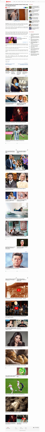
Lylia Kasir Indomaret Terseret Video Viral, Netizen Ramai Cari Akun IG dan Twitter (34, 52)
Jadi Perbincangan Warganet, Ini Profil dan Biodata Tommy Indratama (35, 43)
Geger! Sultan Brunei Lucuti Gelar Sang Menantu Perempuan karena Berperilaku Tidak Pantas (35, 55)
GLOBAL (25, 1)
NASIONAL (22, 1)
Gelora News (24, 430)
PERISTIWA (19, 1)
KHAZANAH (28, 1)
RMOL (9, 61)
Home (15, 427)
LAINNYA (33, 1)
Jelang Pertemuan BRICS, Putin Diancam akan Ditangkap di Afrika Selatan (23, 64)
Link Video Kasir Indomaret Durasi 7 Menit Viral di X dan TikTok (35, 45)
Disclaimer (16, 428)
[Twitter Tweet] (25, 7)
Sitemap (26, 428)
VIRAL (30, 1)
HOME (14, 1)
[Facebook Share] (24, 7)
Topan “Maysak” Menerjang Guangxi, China (34, 47)
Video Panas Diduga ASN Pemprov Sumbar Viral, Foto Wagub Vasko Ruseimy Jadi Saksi (35, 49)
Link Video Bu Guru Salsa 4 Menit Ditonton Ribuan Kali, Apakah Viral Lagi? (35, 37)
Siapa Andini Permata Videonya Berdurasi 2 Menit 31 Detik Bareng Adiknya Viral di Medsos (35, 40)
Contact (26, 427)
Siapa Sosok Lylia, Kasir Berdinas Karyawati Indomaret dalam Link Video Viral (35, 35)
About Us (21, 427)
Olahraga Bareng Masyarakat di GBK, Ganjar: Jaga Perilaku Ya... (10, 64)
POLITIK (16, 1)
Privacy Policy (21, 428)
